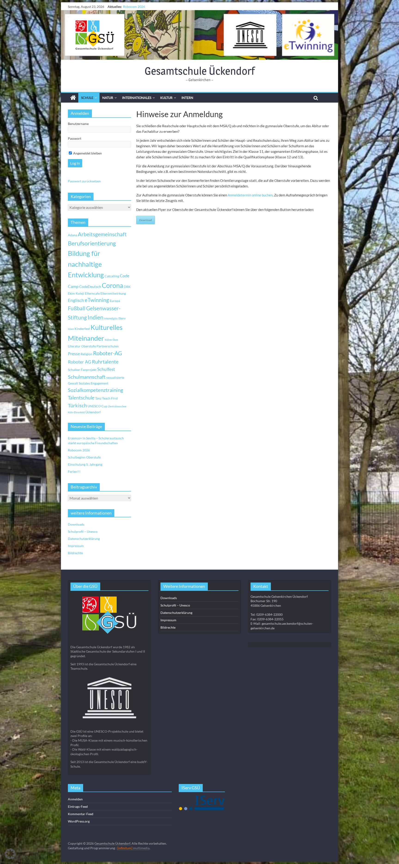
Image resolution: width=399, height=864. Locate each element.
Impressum (76, 546)
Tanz (98, 398)
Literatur (74, 346)
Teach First (110, 398)
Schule (87, 98)
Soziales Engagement (93, 383)
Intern (187, 98)
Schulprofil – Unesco (82, 531)
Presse (74, 353)
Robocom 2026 (79, 450)
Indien (95, 317)
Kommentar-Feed (80, 814)
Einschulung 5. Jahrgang (85, 464)
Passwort (74, 138)
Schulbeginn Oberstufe (139, 7)
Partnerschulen (108, 346)
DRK (127, 287)
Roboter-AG (107, 353)
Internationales (136, 98)
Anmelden (75, 799)
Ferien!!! (74, 471)
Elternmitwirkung (113, 293)
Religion (86, 354)
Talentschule (81, 397)
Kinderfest (82, 329)
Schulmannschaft (87, 377)
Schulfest (106, 369)
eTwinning (97, 300)
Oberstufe (88, 346)
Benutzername (78, 124)
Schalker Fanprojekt (82, 370)
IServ (122, 318)
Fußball (76, 308)
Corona (112, 285)
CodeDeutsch (90, 286)
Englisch (76, 300)
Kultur (166, 98)
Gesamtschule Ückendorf (200, 70)
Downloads (76, 524)
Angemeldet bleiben (87, 153)
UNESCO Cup (97, 406)
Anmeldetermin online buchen (250, 195)
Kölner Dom (111, 339)
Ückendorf (93, 412)
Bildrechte (75, 553)
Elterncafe (92, 293)
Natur (107, 98)
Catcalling (112, 276)
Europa (115, 301)
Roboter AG (79, 361)
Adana (72, 235)
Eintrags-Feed (78, 806)
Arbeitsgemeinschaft (102, 234)
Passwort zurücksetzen (84, 181)
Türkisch (77, 405)
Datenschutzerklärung (84, 539)
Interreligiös (111, 318)
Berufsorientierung (92, 243)
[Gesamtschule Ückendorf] (199, 35)
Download (145, 220)
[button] (10, 854)
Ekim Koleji (76, 293)
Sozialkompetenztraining (95, 390)
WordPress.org (79, 821)
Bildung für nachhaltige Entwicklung (86, 264)
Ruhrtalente (105, 362)
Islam (71, 328)
